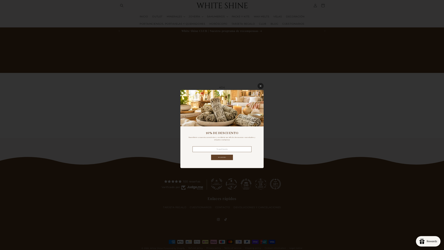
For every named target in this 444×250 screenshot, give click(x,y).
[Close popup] (261, 86)
